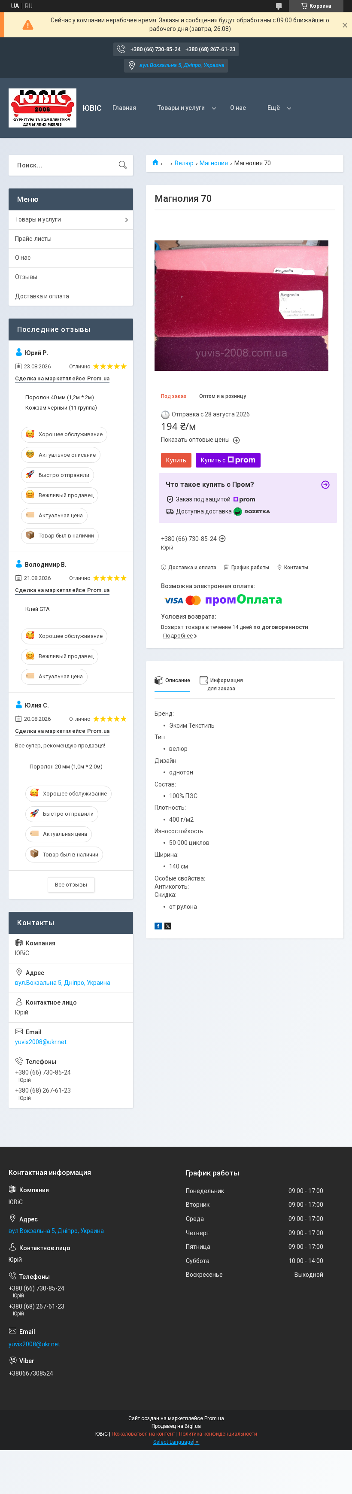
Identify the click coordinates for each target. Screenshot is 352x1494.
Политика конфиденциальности (218, 1434)
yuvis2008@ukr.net (41, 1042)
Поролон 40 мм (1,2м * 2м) (59, 397)
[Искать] (122, 165)
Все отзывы (71, 884)
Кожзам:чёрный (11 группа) (61, 407)
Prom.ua (214, 1418)
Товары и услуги (181, 107)
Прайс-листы (33, 238)
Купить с (213, 460)
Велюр (184, 163)
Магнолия (214, 163)
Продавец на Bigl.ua (176, 1426)
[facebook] (158, 927)
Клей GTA (37, 609)
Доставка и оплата (42, 296)
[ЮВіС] (42, 108)
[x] (167, 927)
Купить (176, 460)
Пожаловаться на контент (143, 1434)
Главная (124, 107)
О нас (238, 107)
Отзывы (26, 276)
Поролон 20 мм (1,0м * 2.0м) (66, 766)
